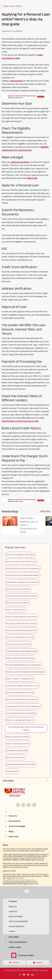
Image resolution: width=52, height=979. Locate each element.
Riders (5, 845)
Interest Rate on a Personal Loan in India (20, 421)
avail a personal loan (20, 162)
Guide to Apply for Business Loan (20, 679)
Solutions (14, 937)
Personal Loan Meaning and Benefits (21, 630)
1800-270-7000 (18, 878)
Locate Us (13, 911)
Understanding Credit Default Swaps (21, 651)
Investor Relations (16, 926)
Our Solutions (15, 821)
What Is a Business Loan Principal (20, 658)
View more (45, 511)
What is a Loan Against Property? (20, 720)
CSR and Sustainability (18, 921)
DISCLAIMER (8, 781)
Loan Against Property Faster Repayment (23, 706)
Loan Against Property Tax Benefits (21, 713)
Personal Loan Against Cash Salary (20, 554)
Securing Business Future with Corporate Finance (26, 728)
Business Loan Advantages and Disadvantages (25, 672)
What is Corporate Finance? (17, 737)
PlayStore (15, 962)
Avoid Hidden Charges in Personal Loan (22, 582)
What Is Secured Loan (15, 757)
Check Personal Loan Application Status (22, 575)
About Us (13, 816)
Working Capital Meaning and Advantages (23, 665)
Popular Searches (15, 547)
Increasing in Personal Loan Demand (21, 623)
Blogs (11, 831)
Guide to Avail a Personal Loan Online (21, 617)
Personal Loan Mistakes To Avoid (19, 637)
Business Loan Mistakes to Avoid (19, 692)
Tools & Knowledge (17, 826)
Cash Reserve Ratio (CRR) (16, 750)
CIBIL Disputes (12, 771)
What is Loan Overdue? (15, 610)
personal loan (16, 80)
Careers (12, 931)
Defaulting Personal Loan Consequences (23, 568)
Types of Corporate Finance (17, 744)
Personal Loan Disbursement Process (21, 596)
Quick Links (13, 836)
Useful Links (15, 947)
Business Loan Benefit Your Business (21, 699)
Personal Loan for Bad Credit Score (20, 561)
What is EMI (32, 178)
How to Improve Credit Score (18, 644)
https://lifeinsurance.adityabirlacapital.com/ (19, 880)
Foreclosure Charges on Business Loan (22, 685)
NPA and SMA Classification (17, 603)
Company (13, 901)
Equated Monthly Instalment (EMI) (20, 764)
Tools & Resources (18, 942)
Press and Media (16, 916)
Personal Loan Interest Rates (18, 589)
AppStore (39, 962)
